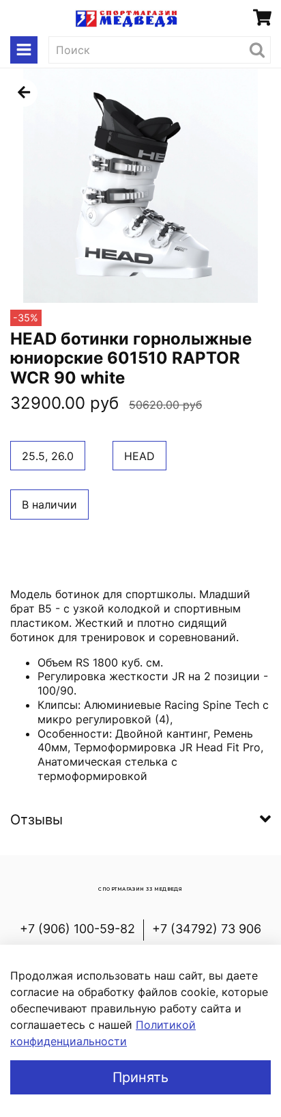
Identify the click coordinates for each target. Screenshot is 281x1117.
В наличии (49, 504)
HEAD (139, 456)
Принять (140, 1077)
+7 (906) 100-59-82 (77, 928)
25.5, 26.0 (48, 456)
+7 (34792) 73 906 (206, 928)
